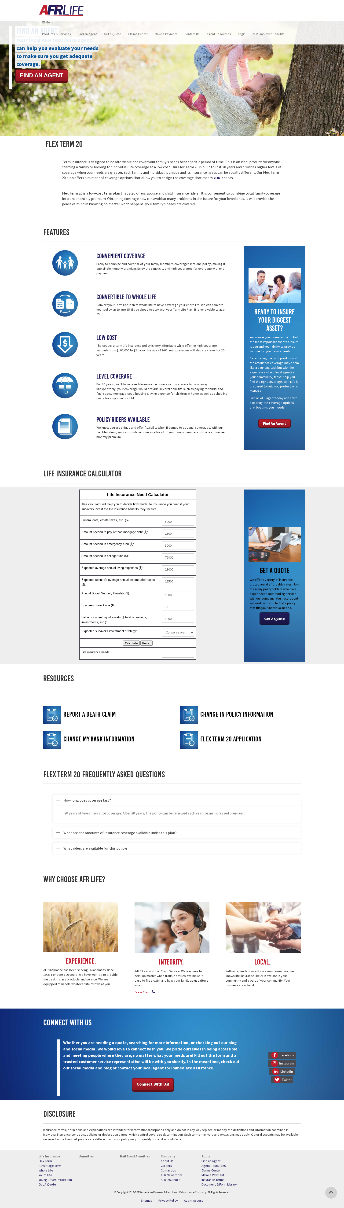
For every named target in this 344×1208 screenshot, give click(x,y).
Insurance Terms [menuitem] (212, 1180)
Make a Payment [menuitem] (166, 34)
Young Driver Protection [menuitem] (55, 1180)
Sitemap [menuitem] (146, 1200)
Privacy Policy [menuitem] (168, 1200)
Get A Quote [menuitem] (112, 34)
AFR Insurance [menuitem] (170, 1180)
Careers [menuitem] (166, 1166)
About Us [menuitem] (167, 1161)
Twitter (287, 1080)
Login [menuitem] (241, 34)
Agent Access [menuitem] (193, 1200)
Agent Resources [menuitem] (219, 34)
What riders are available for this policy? (90, 850)
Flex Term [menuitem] (45, 1161)
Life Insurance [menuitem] (49, 1156)
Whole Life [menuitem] (46, 1170)
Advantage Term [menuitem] (50, 1166)
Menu (49, 22)
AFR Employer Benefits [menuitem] (269, 34)
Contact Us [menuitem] (192, 34)
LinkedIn (286, 1071)
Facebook (286, 1055)
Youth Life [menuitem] (45, 1175)
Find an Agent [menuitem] (87, 34)
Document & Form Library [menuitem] (219, 1184)
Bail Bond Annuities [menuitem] (135, 1156)
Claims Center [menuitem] (138, 34)
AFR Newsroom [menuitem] (171, 1175)
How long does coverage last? (82, 802)
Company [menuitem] (168, 1156)
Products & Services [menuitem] (56, 34)
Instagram (286, 1063)
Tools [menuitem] (205, 1156)
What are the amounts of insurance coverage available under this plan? (115, 834)
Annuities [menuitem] (86, 1156)
